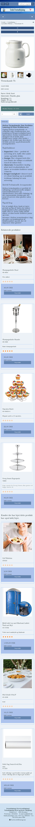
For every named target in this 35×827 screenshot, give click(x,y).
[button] (17, 28)
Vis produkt (17, 293)
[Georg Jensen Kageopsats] (17, 459)
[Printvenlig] (33, 22)
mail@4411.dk (28, 814)
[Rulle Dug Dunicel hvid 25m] (17, 745)
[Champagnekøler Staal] (17, 251)
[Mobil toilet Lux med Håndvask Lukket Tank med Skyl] (17, 604)
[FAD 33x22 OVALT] (17, 676)
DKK (7, 4)
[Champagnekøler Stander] (17, 320)
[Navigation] (3, 16)
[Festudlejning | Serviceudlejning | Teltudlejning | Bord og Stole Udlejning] (17, 10)
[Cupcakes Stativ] (17, 390)
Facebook (13, 820)
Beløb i (3, 4)
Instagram (22, 820)
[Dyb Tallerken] (17, 539)
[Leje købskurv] (32, 16)
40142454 (14, 814)
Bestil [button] (28, 114)
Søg (32, 4)
